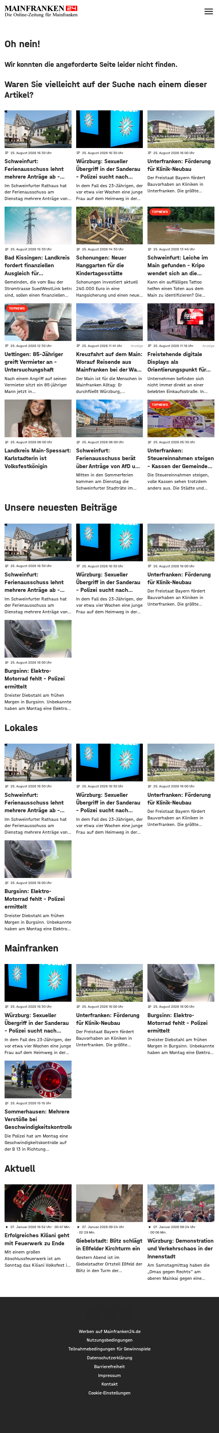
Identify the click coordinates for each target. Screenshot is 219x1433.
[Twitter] (109, 1312)
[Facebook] (93, 1312)
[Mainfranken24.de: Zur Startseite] (41, 11)
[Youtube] (126, 1312)
